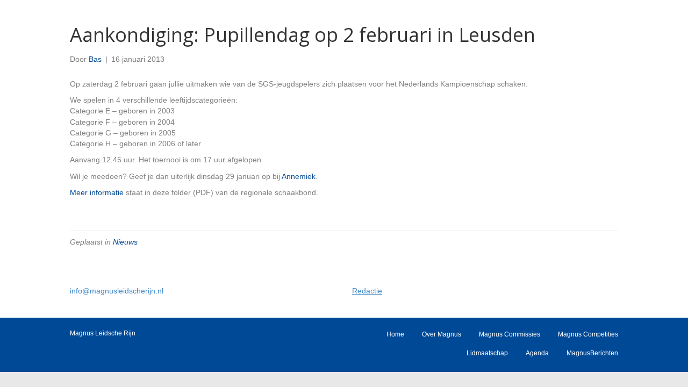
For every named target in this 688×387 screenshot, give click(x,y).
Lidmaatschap (487, 353)
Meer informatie (97, 192)
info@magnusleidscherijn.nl (116, 290)
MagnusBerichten (592, 353)
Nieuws (125, 242)
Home (395, 334)
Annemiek (299, 176)
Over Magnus (441, 334)
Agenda (537, 353)
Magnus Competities (588, 334)
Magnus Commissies (509, 334)
